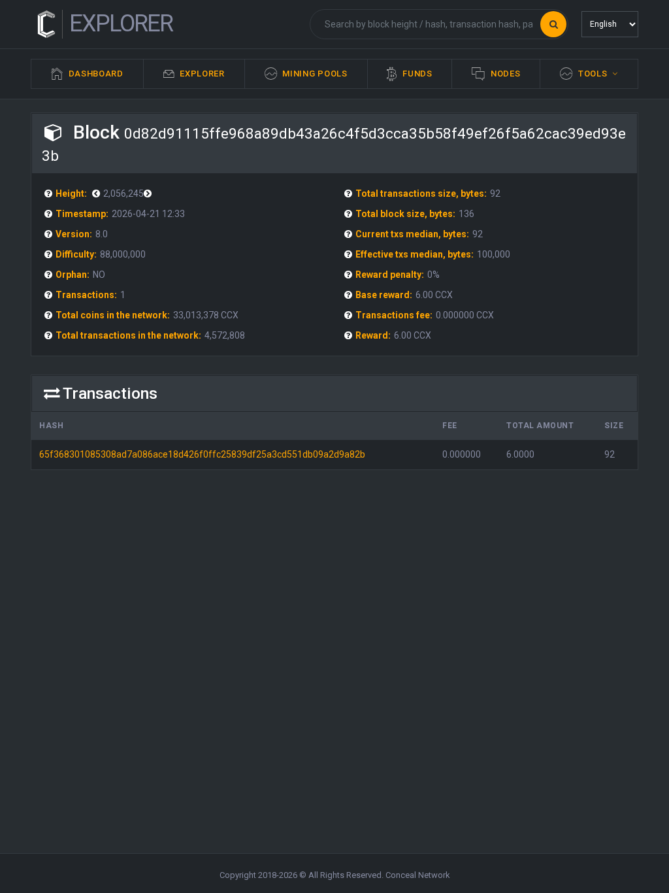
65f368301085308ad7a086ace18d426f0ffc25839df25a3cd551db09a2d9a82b (202, 454)
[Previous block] (149, 193)
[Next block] (97, 193)
